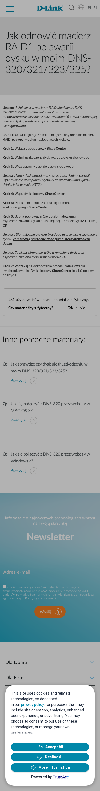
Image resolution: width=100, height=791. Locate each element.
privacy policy (32, 704)
